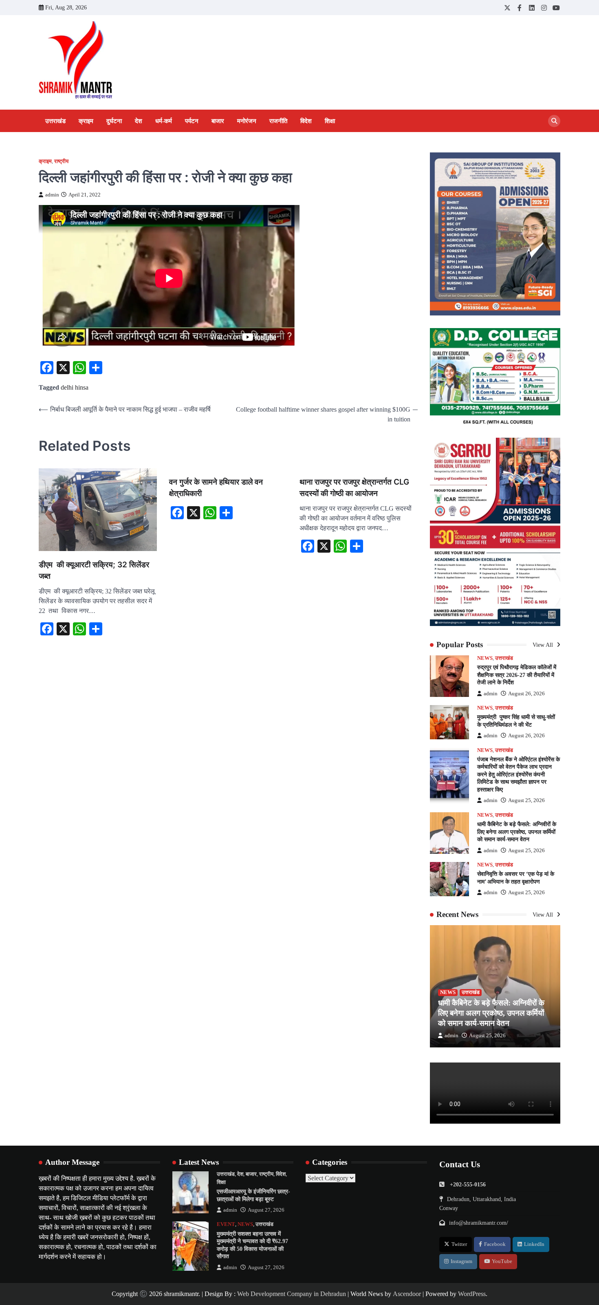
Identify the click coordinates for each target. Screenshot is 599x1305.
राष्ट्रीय (61, 161)
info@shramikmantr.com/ (478, 1222)
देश (138, 121)
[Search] (554, 121)
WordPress (472, 1293)
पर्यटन (191, 121)
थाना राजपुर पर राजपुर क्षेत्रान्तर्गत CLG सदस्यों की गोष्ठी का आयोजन (354, 487)
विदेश (306, 121)
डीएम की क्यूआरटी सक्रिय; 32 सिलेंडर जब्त (94, 570)
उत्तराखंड (55, 121)
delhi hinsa (74, 387)
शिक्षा (330, 121)
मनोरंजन (246, 121)
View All (544, 644)
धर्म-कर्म (163, 121)
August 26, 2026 (526, 694)
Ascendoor (407, 1293)
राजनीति (278, 121)
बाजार (217, 121)
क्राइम (86, 121)
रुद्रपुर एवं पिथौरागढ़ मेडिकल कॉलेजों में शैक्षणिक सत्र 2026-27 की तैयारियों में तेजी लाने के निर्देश (516, 675)
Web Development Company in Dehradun (291, 1293)
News (485, 658)
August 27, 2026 (266, 1210)
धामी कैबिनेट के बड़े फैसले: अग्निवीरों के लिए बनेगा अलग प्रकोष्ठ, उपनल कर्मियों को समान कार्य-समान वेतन (516, 831)
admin (52, 195)
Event (226, 1224)
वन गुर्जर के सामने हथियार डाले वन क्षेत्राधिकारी (216, 487)
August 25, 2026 (526, 800)
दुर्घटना (114, 121)
